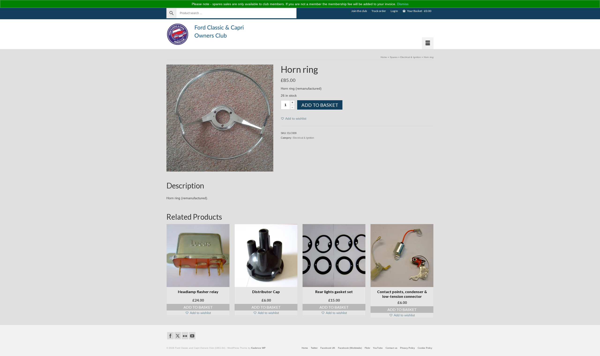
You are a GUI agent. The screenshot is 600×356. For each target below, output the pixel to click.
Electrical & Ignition (303, 137)
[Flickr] (185, 335)
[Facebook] (170, 335)
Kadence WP (258, 348)
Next (429, 271)
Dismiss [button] (403, 4)
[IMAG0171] (219, 118)
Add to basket (319, 105)
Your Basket (419, 11)
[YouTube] (192, 335)
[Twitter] (177, 335)
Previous (170, 271)
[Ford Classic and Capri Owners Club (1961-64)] (208, 34)
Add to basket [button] (198, 307)
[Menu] (428, 43)
